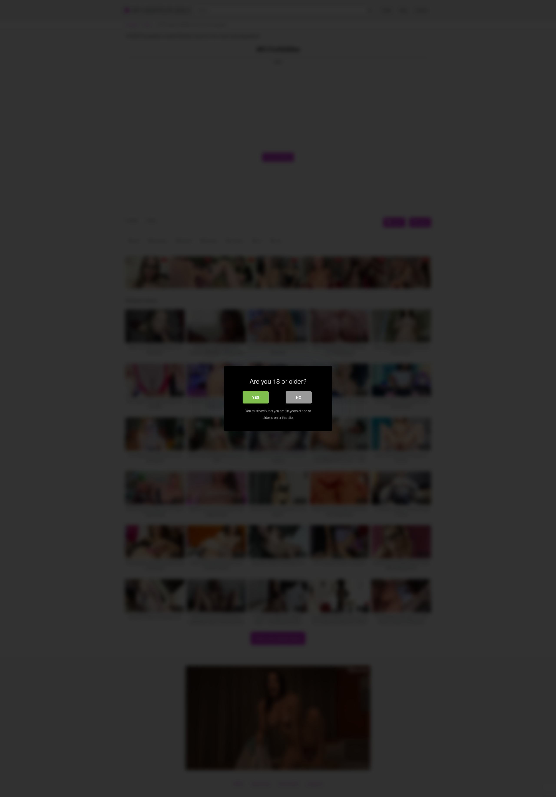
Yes (255, 397)
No (298, 397)
